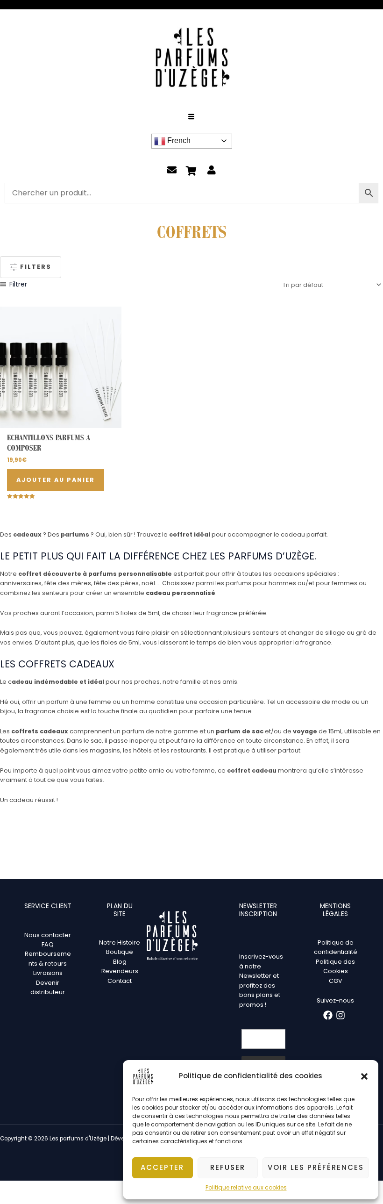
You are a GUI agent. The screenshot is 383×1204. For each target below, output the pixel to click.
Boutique (119, 952)
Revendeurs (119, 971)
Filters (34, 267)
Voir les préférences (316, 1167)
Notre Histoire (119, 942)
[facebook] (329, 1015)
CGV (335, 981)
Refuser (227, 1167)
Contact (119, 981)
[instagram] (342, 1015)
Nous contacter (47, 935)
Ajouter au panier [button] (55, 480)
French (178, 140)
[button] (364, 1076)
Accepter (162, 1167)
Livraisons (48, 973)
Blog (120, 962)
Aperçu (61, 421)
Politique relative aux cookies (246, 1187)
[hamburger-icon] (191, 117)
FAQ (48, 944)
